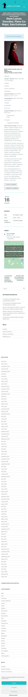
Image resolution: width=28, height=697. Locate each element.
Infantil (3, 625)
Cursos (3, 603)
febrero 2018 (4, 519)
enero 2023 (4, 406)
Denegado (14, 687)
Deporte (3, 608)
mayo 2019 (4, 484)
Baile (2, 593)
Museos (3, 638)
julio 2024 (3, 374)
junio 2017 (3, 536)
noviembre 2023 (5, 389)
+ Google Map (10, 238)
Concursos (4, 598)
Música (22, 13)
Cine (2, 595)
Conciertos (16, 13)
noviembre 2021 (5, 434)
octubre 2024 (4, 369)
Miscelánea (4, 635)
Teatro (2, 653)
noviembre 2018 (5, 499)
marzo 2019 (4, 489)
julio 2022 (3, 416)
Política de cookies (13, 695)
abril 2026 (3, 361)
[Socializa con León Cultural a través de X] (18, 1)
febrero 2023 (4, 404)
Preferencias (14, 691)
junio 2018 (3, 509)
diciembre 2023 (5, 386)
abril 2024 (3, 376)
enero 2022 (4, 429)
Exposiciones (4, 615)
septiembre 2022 (5, 414)
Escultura (3, 613)
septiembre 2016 (5, 556)
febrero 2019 (4, 491)
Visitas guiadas (5, 655)
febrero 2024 (4, 381)
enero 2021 (4, 454)
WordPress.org (6, 336)
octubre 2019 (4, 474)
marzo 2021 (4, 451)
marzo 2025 (4, 364)
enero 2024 (4, 384)
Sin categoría (4, 650)
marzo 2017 (4, 541)
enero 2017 (4, 546)
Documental (4, 610)
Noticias (3, 643)
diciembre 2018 (5, 496)
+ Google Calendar (10, 184)
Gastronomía (4, 623)
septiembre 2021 (5, 439)
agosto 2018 (4, 504)
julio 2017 (3, 534)
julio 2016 (3, 561)
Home (4, 13)
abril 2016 (3, 569)
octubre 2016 (4, 554)
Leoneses (3, 628)
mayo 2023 (4, 401)
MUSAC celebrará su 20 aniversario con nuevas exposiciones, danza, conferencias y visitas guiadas (14, 313)
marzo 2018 (4, 516)
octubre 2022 (4, 411)
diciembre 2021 (5, 431)
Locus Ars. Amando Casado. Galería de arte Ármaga (8, 278)
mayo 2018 (4, 511)
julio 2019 (3, 479)
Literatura (3, 630)
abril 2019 (3, 486)
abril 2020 (3, 471)
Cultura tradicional (5, 600)
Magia (2, 633)
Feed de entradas (7, 331)
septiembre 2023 (5, 394)
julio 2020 (3, 466)
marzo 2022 (4, 424)
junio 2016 (3, 564)
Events (9, 13)
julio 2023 (3, 396)
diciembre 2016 (5, 549)
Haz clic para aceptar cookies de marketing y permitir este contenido (14, 248)
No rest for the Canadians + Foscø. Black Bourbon (19, 278)
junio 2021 (3, 444)
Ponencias (3, 648)
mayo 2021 (4, 446)
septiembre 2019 (5, 476)
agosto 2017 (4, 531)
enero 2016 (4, 576)
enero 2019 (4, 494)
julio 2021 (3, 441)
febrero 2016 (4, 574)
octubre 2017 (4, 526)
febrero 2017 (4, 544)
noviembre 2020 (5, 459)
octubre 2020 (4, 461)
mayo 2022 (4, 419)
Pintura (3, 645)
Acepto (14, 683)
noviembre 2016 (5, 551)
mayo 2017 (4, 539)
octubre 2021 (4, 436)
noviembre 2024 (5, 366)
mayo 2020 (4, 469)
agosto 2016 (4, 559)
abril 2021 (3, 449)
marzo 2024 (4, 379)
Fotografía (3, 620)
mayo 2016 (4, 566)
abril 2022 (3, 421)
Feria (2, 618)
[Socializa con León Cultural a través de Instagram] (14, 1)
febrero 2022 (4, 426)
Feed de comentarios (8, 334)
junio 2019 (3, 481)
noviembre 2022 (5, 409)
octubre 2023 (4, 391)
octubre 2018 (4, 501)
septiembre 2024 (5, 371)
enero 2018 (4, 521)
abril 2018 (3, 514)
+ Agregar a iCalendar (11, 188)
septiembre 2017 (5, 529)
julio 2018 (3, 506)
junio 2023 (3, 399)
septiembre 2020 (5, 464)
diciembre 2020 (5, 456)
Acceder (5, 329)
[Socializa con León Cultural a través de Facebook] (23, 1)
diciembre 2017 (5, 524)
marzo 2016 (4, 571)
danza (2, 605)
